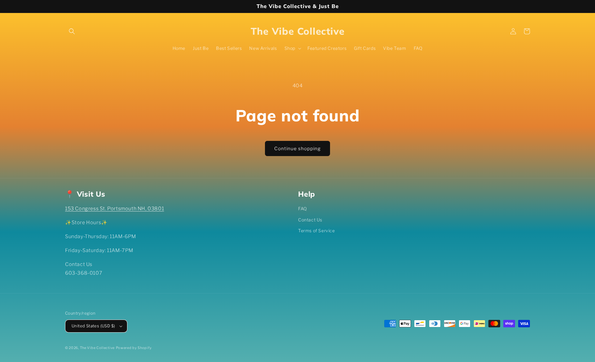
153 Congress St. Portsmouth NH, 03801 (114, 209)
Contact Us (310, 219)
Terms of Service (316, 230)
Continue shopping (297, 148)
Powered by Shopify (134, 348)
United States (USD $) (93, 325)
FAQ (302, 208)
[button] (72, 31)
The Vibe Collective (97, 348)
